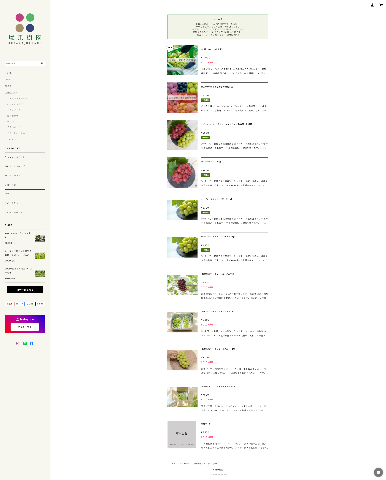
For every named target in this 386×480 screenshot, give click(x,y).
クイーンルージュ (16, 133)
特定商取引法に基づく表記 (205, 463)
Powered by (214, 474)
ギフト (10, 121)
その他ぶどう (14, 127)
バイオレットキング (17, 104)
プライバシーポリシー (179, 463)
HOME (8, 72)
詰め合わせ (12, 115)
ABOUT (9, 79)
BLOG (8, 86)
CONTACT (10, 139)
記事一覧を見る (24, 289)
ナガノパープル (15, 110)
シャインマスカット (17, 98)
